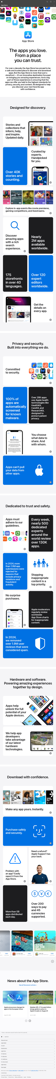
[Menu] (54, 2)
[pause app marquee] (52, 961)
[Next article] (30, 1021)
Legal (25, 1077)
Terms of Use (11, 1077)
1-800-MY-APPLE (34, 1070)
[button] (47, 2)
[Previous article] (26, 1021)
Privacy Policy (4, 1077)
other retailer (21, 1070)
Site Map (29, 1077)
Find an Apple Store (13, 1070)
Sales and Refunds (18, 1077)
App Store (4, 5)
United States (4, 1073)
